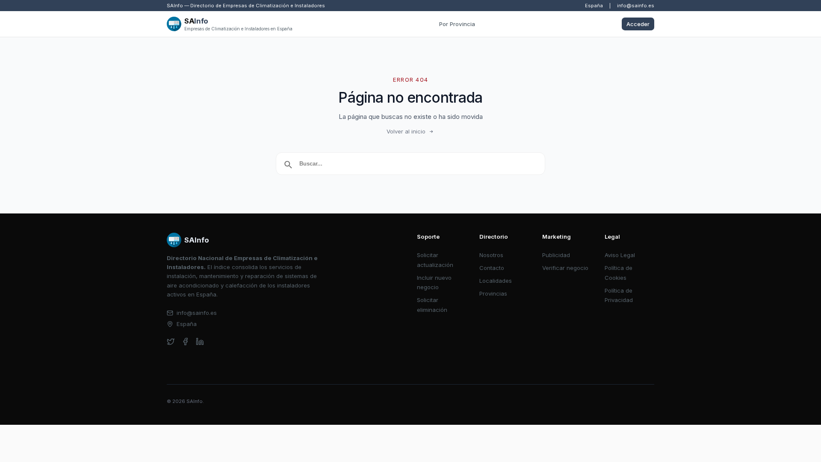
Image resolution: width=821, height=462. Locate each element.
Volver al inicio (406, 131)
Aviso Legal (620, 255)
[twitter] (171, 342)
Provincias (493, 293)
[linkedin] (200, 342)
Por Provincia (457, 24)
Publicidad (556, 255)
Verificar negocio (565, 267)
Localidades (495, 280)
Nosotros (491, 255)
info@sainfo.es (635, 6)
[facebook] (185, 342)
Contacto (491, 267)
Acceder (638, 24)
